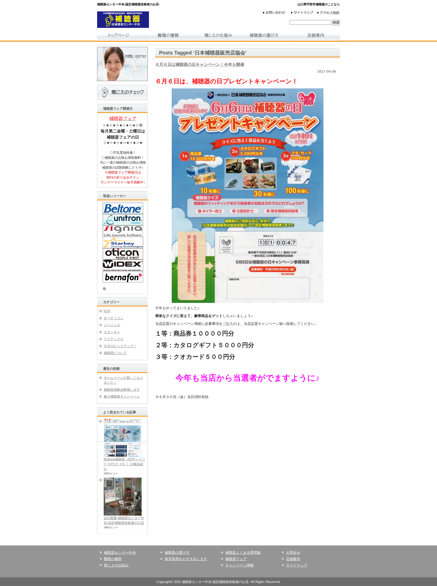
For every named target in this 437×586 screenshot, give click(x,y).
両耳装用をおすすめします (186, 559)
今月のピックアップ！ (120, 346)
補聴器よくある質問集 (243, 553)
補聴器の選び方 (177, 553)
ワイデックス (113, 339)
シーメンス (112, 325)
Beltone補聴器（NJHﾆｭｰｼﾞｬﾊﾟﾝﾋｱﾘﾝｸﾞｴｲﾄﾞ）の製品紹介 (124, 464)
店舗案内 (293, 559)
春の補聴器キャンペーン (122, 396)
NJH (107, 311)
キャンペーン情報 (239, 565)
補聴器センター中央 (120, 553)
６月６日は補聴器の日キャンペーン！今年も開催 (199, 64)
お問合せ (293, 553)
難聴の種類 (113, 559)
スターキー (112, 332)
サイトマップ (296, 565)
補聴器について (115, 353)
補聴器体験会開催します (122, 390)
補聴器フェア (236, 559)
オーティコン (113, 318)
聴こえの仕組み (116, 565)
